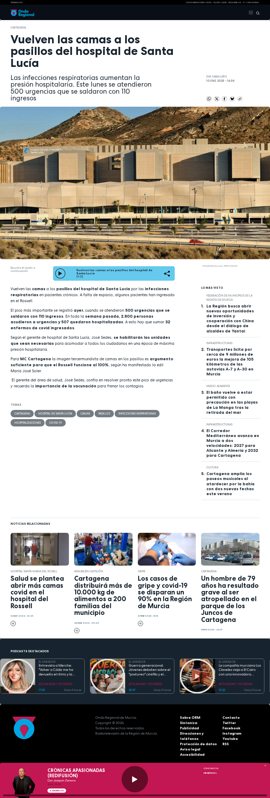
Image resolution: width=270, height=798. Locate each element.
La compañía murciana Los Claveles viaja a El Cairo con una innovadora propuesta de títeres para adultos (240, 670)
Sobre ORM (190, 717)
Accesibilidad (192, 754)
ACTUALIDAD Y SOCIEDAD (55, 684)
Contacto (231, 717)
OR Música (210, 773)
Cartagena (18, 27)
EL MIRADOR (47, 661)
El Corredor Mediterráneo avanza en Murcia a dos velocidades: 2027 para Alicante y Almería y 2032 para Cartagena (232, 443)
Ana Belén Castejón (88, 571)
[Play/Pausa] (135, 779)
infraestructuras (219, 343)
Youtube (230, 738)
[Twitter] (217, 98)
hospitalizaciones (27, 422)
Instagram (232, 733)
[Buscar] (256, 12)
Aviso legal (190, 749)
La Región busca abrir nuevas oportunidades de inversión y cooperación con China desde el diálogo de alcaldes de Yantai (230, 318)
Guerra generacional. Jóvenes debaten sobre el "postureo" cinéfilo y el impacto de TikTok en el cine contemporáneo (149, 670)
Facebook (231, 728)
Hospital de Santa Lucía (55, 413)
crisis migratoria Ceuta (199, 2)
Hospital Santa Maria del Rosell (34, 571)
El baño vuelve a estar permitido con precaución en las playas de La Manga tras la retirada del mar (232, 402)
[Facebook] (225, 98)
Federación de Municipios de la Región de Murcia (229, 297)
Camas (85, 413)
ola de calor (220, 2)
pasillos (104, 413)
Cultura (212, 467)
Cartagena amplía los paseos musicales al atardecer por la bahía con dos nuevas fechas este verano (230, 483)
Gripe (141, 571)
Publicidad (189, 728)
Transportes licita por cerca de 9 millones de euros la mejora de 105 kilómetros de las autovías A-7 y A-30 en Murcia (229, 361)
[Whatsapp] (209, 98)
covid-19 (55, 422)
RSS (226, 744)
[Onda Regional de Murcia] (22, 12)
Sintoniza (188, 723)
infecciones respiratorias (137, 413)
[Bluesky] (233, 98)
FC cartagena (251, 2)
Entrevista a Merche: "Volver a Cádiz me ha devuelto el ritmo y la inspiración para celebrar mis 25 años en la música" (59, 670)
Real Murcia (235, 2)
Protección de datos (198, 744)
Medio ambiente (218, 386)
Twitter (229, 723)
